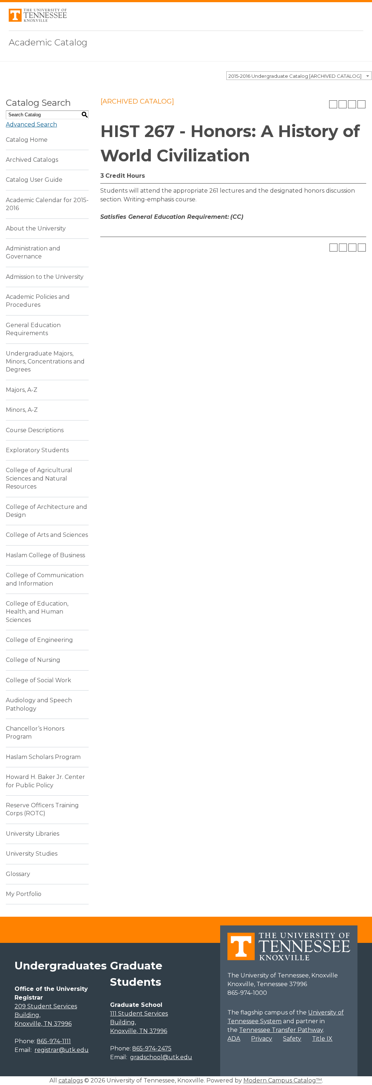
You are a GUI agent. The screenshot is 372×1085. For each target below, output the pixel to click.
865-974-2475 (151, 1048)
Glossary (18, 874)
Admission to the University (45, 276)
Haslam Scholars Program (43, 757)
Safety (292, 1038)
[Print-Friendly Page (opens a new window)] (352, 104)
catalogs (70, 1080)
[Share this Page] (343, 104)
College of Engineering (39, 639)
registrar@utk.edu (62, 1049)
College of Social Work (38, 680)
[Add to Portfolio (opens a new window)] (333, 104)
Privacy (261, 1038)
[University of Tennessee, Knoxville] (38, 19)
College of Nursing (33, 659)
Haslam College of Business (45, 555)
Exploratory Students (37, 450)
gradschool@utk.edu (161, 1057)
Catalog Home (27, 139)
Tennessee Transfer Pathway (281, 1029)
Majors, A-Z (21, 389)
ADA (233, 1038)
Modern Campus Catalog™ (282, 1080)
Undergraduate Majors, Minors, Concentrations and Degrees (45, 361)
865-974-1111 (54, 1041)
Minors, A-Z (22, 409)
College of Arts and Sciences (47, 534)
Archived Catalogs (32, 159)
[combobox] (299, 75)
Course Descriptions (35, 430)
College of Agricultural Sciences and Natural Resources (39, 478)
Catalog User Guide (34, 179)
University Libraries (32, 833)
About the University (36, 228)
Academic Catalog (48, 42)
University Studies (31, 853)
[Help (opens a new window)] (361, 104)
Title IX (322, 1038)
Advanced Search (31, 124)
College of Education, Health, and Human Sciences (37, 611)
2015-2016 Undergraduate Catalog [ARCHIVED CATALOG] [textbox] (295, 76)
